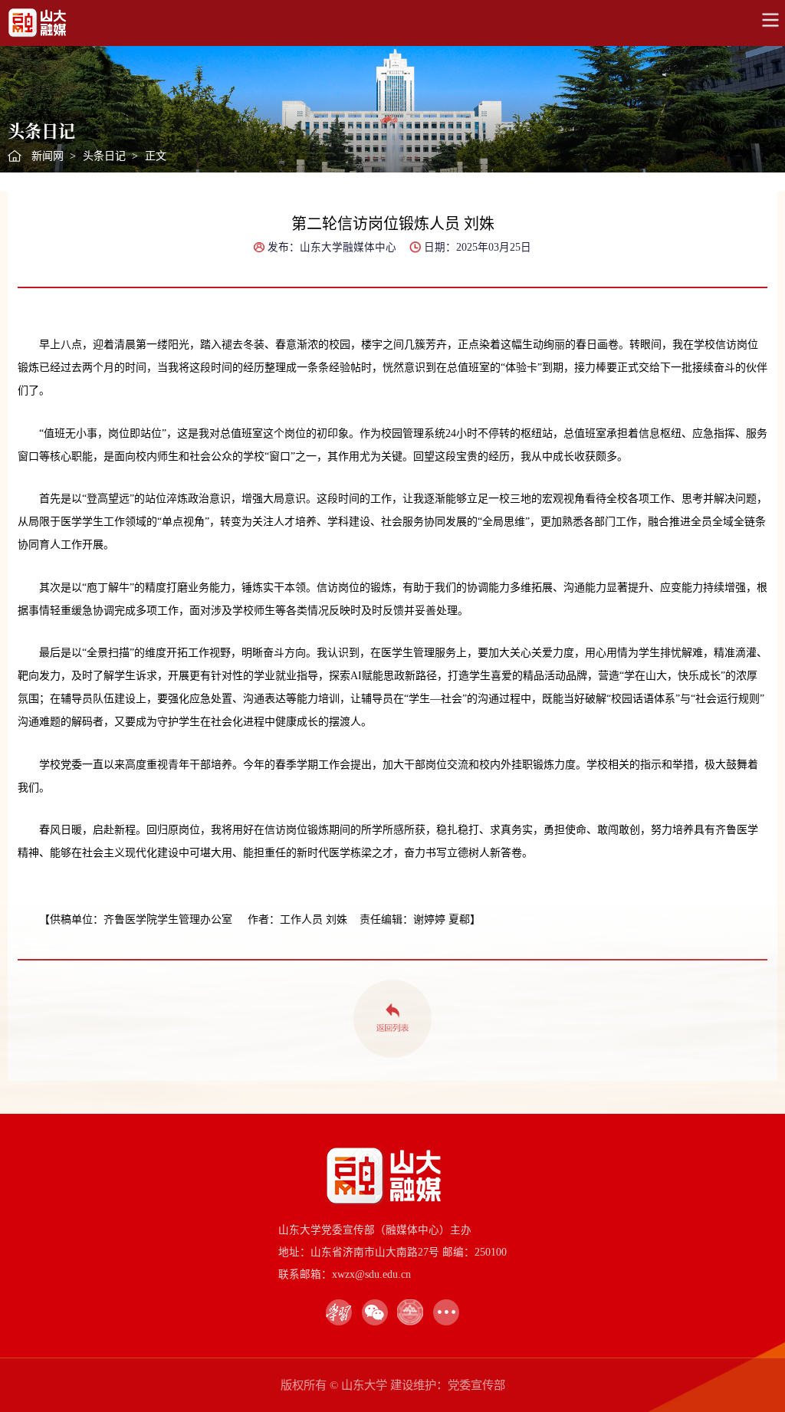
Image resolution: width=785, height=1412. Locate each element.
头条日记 (104, 156)
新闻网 (47, 156)
